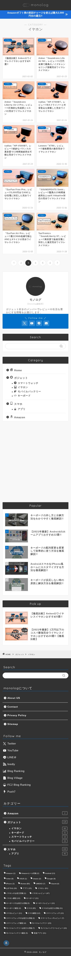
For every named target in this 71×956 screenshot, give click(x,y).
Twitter (11, 743)
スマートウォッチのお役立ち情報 (20, 918)
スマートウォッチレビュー (52, 918)
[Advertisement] (35, 461)
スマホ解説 (34, 913)
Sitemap (12, 724)
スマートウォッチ (28, 383)
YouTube (12, 750)
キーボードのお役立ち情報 (17, 903)
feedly (11, 764)
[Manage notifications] (6, 943)
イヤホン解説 (13, 898)
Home (18, 370)
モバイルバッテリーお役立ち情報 (20, 928)
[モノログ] (35, 6)
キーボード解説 (13, 908)
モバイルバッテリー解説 (17, 933)
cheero (37, 879)
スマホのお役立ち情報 (52, 908)
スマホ (18, 403)
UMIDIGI (40, 884)
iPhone (10, 884)
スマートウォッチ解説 (16, 923)
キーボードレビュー (45, 903)
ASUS (23, 879)
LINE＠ (12, 757)
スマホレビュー (14, 913)
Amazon (19, 417)
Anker (9, 879)
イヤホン (23, 387)
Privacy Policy (16, 715)
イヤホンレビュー (40, 893)
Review (25, 884)
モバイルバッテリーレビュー (54, 928)
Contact (12, 706)
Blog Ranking (15, 771)
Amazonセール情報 (30, 873)
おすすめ (11, 888)
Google (51, 879)
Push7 (11, 791)
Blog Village (15, 777)
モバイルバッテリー (29, 391)
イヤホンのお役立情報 (16, 893)
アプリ (22, 409)
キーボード (24, 395)
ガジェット (21, 377)
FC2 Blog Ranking (19, 784)
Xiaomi (55, 884)
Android (50, 873)
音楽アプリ (40, 933)
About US (13, 698)
